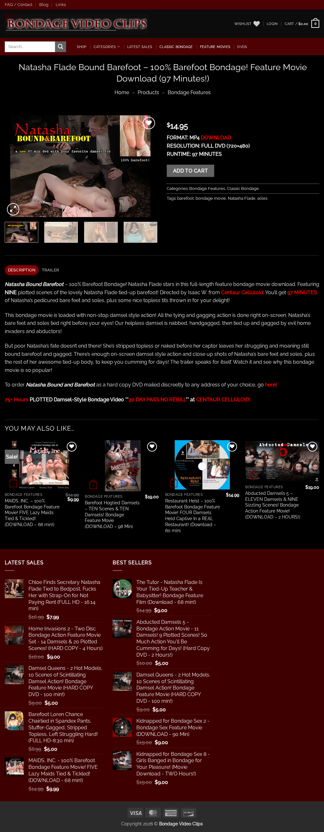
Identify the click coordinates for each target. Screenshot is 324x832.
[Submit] (60, 46)
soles (262, 198)
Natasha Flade (241, 198)
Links (61, 4)
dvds (242, 47)
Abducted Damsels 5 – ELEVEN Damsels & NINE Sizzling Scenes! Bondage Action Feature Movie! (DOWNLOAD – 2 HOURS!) (272, 504)
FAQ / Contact (18, 4)
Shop (82, 47)
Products (148, 92)
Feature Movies (215, 47)
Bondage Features (189, 92)
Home (122, 92)
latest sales (140, 47)
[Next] (146, 166)
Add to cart (190, 171)
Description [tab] (22, 270)
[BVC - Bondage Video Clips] (76, 24)
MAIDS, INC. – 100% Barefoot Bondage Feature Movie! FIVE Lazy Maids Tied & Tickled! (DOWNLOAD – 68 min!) (32, 512)
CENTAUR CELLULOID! (223, 400)
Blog (43, 4)
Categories (105, 47)
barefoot (185, 198)
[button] (272, 23)
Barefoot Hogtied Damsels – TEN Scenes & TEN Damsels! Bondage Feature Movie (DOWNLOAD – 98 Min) (112, 514)
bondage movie (211, 198)
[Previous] (16, 166)
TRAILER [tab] (50, 270)
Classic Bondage (176, 47)
